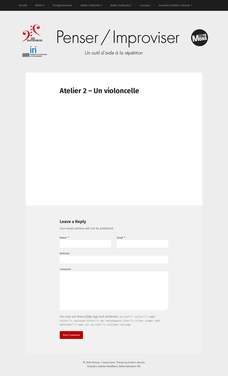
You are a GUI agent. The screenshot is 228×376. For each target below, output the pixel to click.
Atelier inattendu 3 (121, 5)
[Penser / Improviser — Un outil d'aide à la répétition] (114, 41)
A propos (145, 5)
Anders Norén (136, 362)
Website (65, 253)
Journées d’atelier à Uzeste (174, 5)
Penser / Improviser (103, 362)
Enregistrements (62, 5)
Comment (65, 269)
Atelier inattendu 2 (91, 5)
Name (64, 237)
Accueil (23, 5)
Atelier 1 (39, 5)
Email (121, 237)
